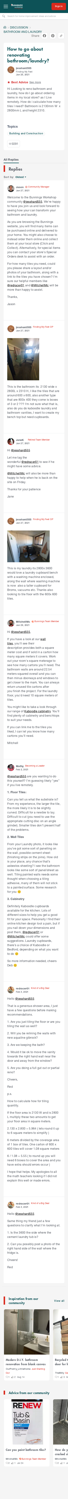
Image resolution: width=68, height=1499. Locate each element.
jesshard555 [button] (24, 68)
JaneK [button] (20, 439)
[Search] (3, 16)
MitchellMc (12, 1459)
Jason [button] (20, 187)
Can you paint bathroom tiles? (26, 1449)
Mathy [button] (20, 766)
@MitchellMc (40, 285)
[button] (11, 69)
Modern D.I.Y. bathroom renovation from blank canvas (26, 1361)
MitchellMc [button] (23, 621)
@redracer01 (15, 285)
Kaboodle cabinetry (37, 711)
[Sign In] (58, 6)
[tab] (11, 159)
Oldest (19, 177)
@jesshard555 (32, 201)
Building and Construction (26, 134)
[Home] (5, 27)
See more (35, 82)
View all (59, 1301)
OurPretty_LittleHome (18, 1369)
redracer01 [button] (23, 988)
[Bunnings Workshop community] (17, 6)
